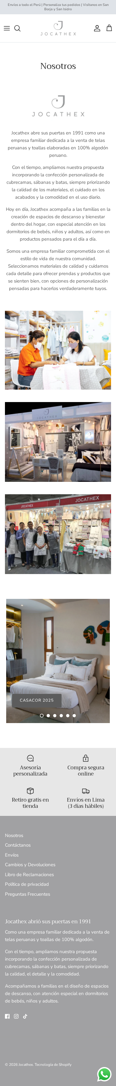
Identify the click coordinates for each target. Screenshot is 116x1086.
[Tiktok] (25, 1016)
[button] (42, 716)
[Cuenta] (95, 28)
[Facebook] (7, 1016)
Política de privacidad (27, 884)
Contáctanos (18, 845)
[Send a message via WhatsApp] (104, 1074)
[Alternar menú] (7, 28)
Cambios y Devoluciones (30, 865)
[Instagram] (16, 1016)
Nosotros (14, 835)
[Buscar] (20, 28)
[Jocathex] (58, 28)
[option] (58, 661)
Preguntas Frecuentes (27, 894)
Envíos (12, 855)
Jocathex (26, 1064)
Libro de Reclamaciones (29, 874)
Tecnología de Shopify (53, 1064)
